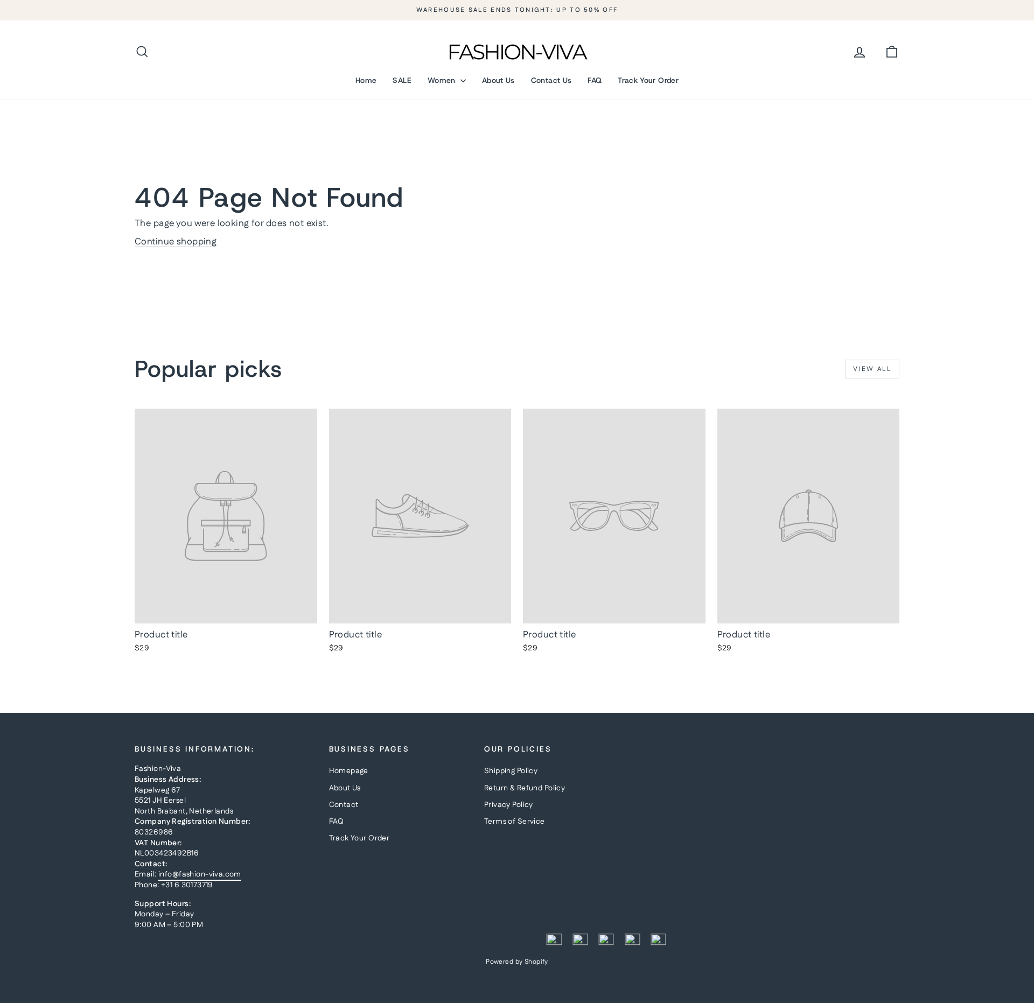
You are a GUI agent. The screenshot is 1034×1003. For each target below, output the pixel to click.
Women (443, 80)
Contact (344, 804)
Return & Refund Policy (524, 788)
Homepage (348, 771)
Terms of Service (514, 821)
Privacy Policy (508, 804)
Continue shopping (175, 241)
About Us (498, 80)
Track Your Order (648, 80)
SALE (402, 80)
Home (365, 80)
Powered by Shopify (517, 961)
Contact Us (551, 80)
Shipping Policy (510, 771)
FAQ (595, 80)
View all (872, 369)
